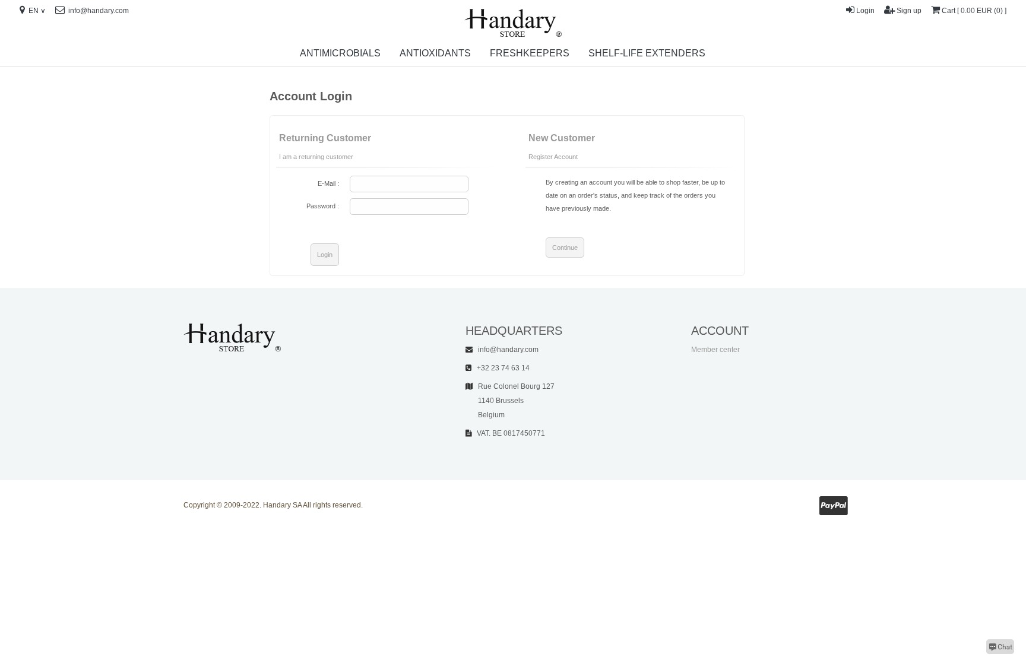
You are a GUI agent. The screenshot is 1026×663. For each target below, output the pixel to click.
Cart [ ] (974, 11)
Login (865, 11)
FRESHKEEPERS (529, 53)
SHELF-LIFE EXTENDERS (646, 53)
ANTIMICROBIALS (340, 53)
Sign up (909, 11)
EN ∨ (36, 11)
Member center (715, 349)
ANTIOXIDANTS (435, 53)
